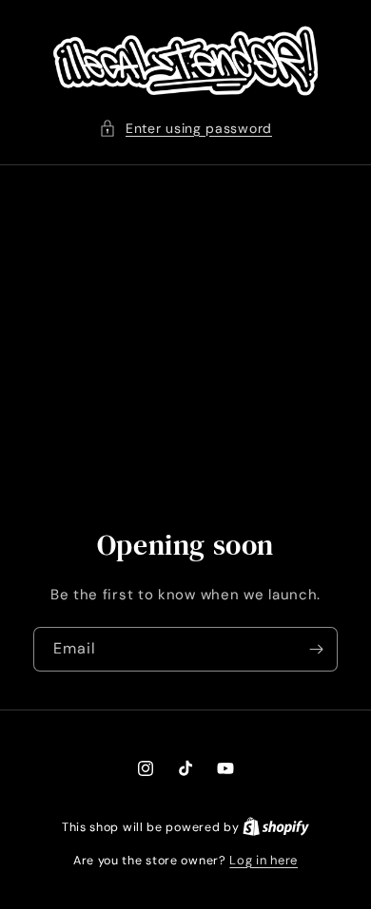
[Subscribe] (316, 649)
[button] (185, 129)
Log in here (263, 860)
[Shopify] (276, 827)
